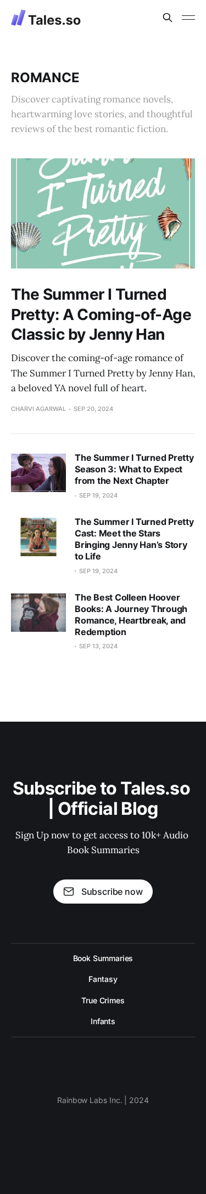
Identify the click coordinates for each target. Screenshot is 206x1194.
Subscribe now (112, 891)
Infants (103, 1021)
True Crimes (103, 1000)
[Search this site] (167, 17)
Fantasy (102, 979)
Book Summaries (103, 958)
